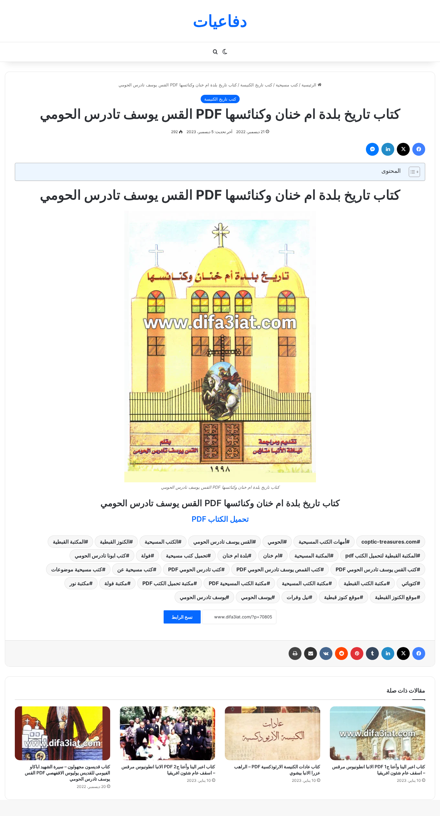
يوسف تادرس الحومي (203, 597)
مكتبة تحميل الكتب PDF (168, 583)
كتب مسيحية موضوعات (76, 569)
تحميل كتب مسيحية (186, 555)
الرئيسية (309, 84)
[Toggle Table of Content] (411, 171)
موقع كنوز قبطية (342, 597)
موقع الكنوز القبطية (396, 597)
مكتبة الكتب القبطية (365, 583)
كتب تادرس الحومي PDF (194, 569)
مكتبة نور (79, 583)
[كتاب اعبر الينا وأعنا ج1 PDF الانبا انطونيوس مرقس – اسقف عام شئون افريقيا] (377, 733)
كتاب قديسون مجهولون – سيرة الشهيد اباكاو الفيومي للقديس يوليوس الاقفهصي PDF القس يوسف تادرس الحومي (67, 773)
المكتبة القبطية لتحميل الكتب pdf (381, 555)
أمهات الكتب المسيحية (322, 541)
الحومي (275, 541)
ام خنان (271, 555)
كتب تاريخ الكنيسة (256, 84)
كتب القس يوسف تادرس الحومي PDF (376, 569)
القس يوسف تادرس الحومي (223, 541)
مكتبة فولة (115, 583)
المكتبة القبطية (69, 541)
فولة (146, 555)
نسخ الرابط (182, 617)
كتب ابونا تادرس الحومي (100, 555)
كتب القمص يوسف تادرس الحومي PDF (278, 569)
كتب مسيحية (287, 84)
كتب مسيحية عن (135, 569)
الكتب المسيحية (161, 541)
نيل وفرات (298, 597)
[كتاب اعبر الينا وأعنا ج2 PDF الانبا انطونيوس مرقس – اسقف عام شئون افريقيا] (167, 733)
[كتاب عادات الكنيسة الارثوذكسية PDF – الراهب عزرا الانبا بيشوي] (272, 733)
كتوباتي (409, 583)
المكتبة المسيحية (312, 555)
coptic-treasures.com (389, 541)
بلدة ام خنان (235, 555)
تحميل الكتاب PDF (220, 519)
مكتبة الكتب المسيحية (305, 583)
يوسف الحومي (256, 597)
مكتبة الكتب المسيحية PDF (238, 583)
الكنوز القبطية (114, 541)
